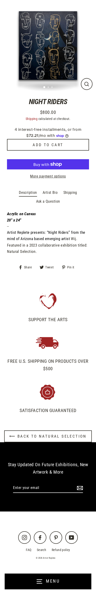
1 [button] (44, 87)
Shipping (32, 119)
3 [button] (52, 87)
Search (41, 550)
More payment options (48, 176)
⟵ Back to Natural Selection (48, 436)
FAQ (28, 550)
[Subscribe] (79, 488)
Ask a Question (48, 201)
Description (28, 192)
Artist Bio (50, 192)
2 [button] (49, 87)
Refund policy (61, 550)
